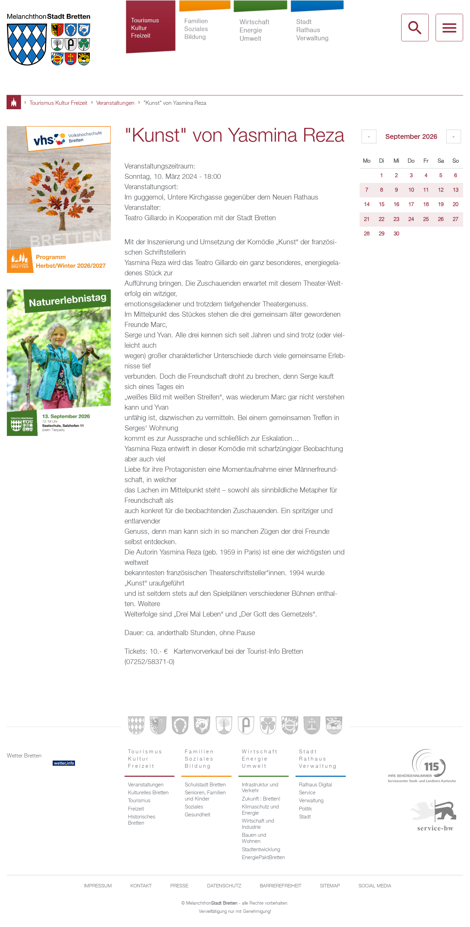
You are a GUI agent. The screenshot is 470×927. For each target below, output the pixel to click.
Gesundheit (197, 815)
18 (426, 204)
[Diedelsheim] (202, 726)
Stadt (305, 817)
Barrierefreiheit (280, 886)
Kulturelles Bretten (148, 793)
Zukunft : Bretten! (261, 799)
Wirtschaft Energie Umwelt (260, 37)
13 (455, 190)
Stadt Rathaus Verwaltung (317, 37)
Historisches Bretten (141, 820)
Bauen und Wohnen (254, 838)
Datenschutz (224, 886)
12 (441, 190)
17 (411, 204)
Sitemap (330, 886)
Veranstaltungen (115, 103)
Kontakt (141, 886)
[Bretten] (136, 726)
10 (411, 190)
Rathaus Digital (315, 785)
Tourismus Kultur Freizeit (151, 37)
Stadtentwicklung (261, 849)
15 (381, 204)
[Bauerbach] (158, 726)
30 (396, 234)
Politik (305, 809)
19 (441, 204)
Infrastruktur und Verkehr (260, 788)
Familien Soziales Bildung (205, 37)
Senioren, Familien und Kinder (205, 796)
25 (426, 219)
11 (426, 190)
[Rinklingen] (289, 726)
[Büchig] (180, 726)
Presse (179, 886)
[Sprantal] (333, 726)
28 (367, 234)
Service (307, 793)
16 (396, 204)
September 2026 (411, 136)
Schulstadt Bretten (205, 785)
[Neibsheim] (268, 726)
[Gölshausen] (246, 726)
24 (411, 219)
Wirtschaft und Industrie (258, 824)
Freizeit (136, 809)
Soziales (194, 807)
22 (381, 219)
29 (381, 234)
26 (441, 219)
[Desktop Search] (415, 27)
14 (367, 204)
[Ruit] (311, 726)
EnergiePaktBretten (263, 857)
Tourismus (139, 800)
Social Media (375, 886)
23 (396, 219)
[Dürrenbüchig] (224, 726)
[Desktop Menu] (449, 27)
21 (367, 219)
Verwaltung (311, 800)
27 (455, 219)
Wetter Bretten (24, 756)
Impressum (98, 886)
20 (455, 204)
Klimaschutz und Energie (260, 810)
